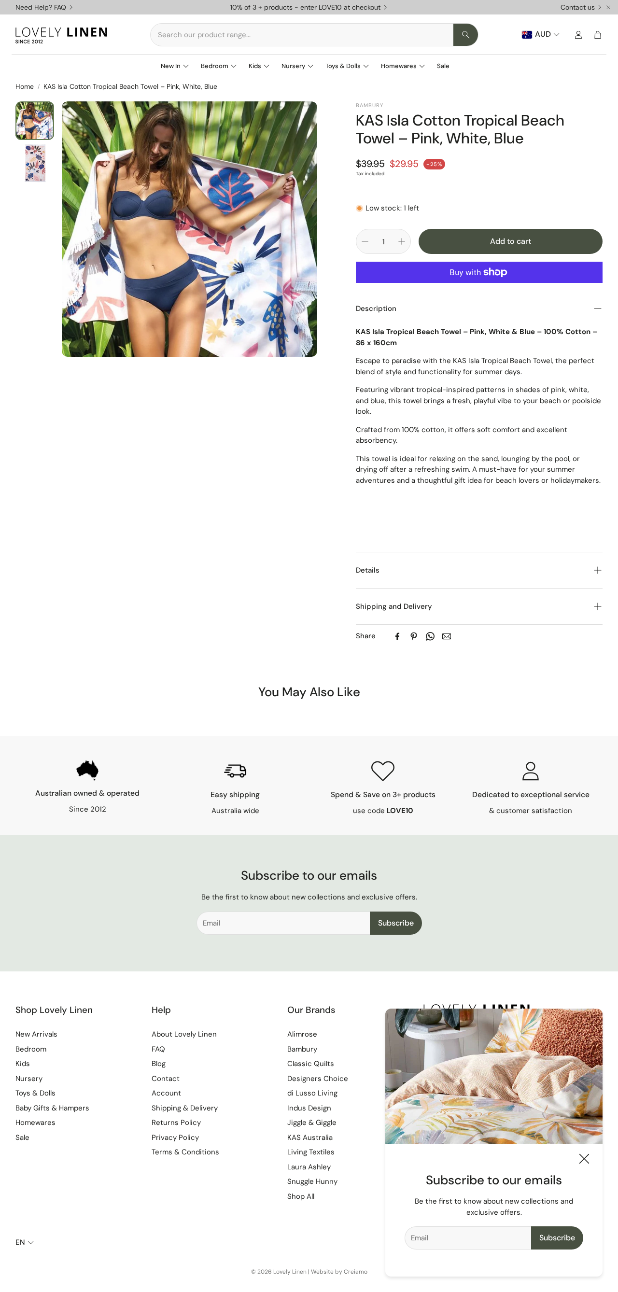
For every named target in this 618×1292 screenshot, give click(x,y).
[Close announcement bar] (608, 7)
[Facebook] (397, 636)
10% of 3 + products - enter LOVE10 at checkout (305, 7)
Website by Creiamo (339, 1272)
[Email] (446, 636)
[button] (314, 35)
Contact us (578, 7)
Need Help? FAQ (40, 7)
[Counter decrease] (365, 241)
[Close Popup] (584, 1160)
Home (24, 86)
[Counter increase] (401, 241)
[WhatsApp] (430, 636)
